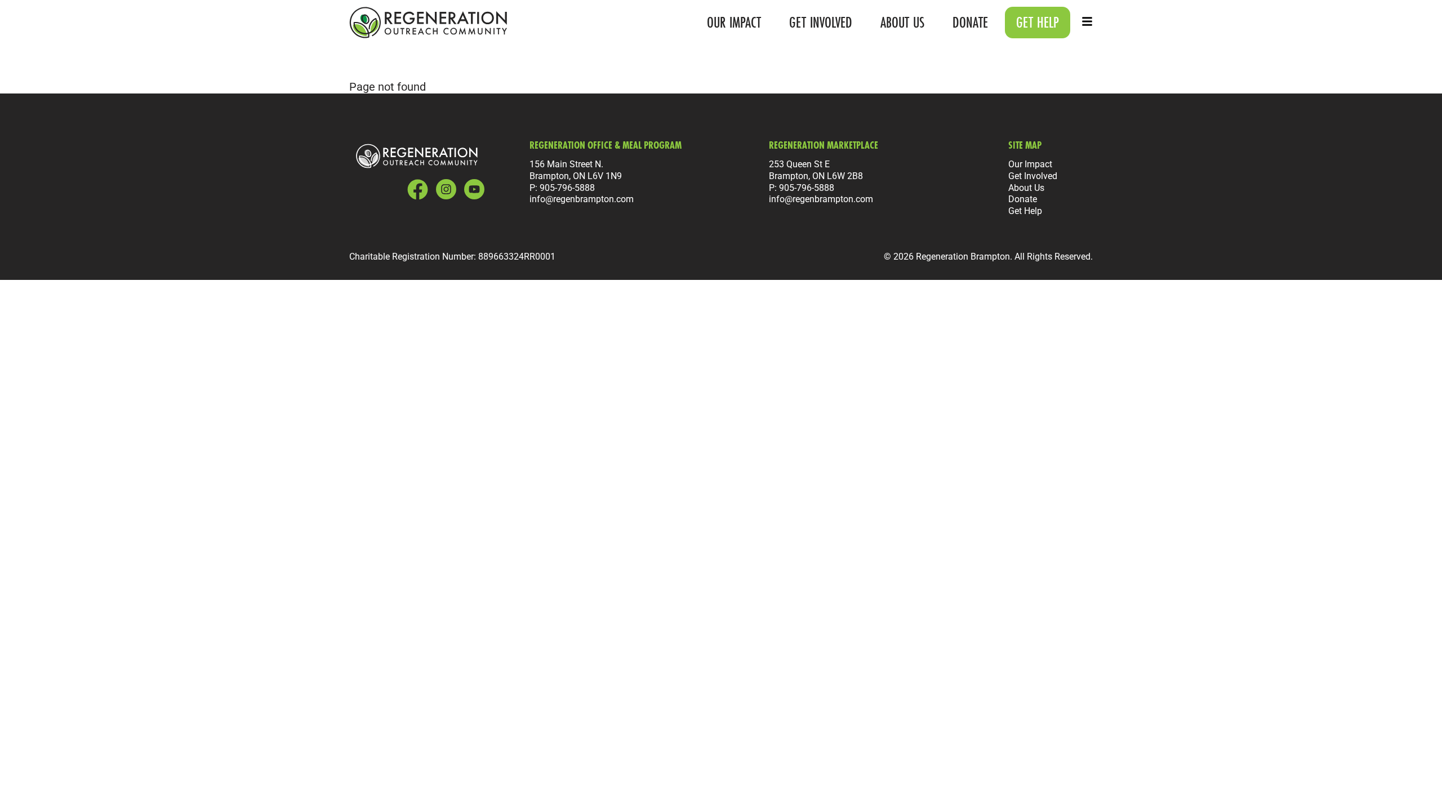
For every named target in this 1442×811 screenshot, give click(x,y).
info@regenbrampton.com (581, 198)
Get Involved (820, 22)
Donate (970, 22)
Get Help (1025, 210)
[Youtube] (474, 189)
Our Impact (734, 22)
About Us (902, 22)
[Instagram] (446, 189)
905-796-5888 (567, 187)
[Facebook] (417, 189)
